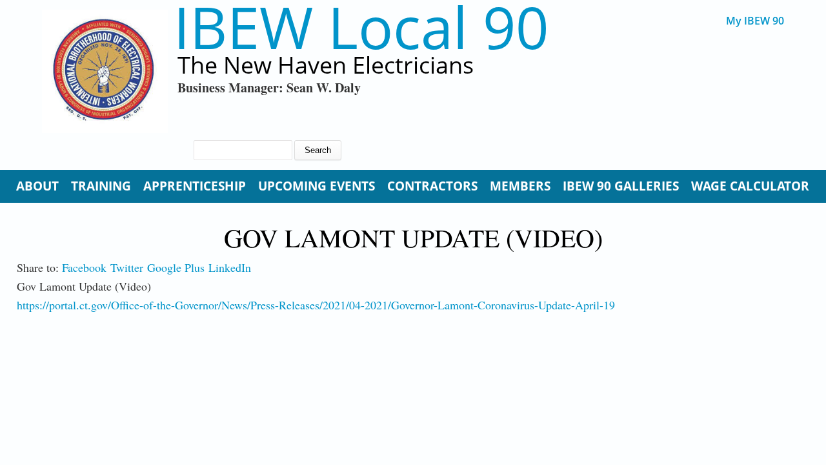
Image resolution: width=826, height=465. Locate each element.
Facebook (84, 267)
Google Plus (176, 267)
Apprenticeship (194, 186)
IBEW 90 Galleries (621, 186)
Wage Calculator (750, 186)
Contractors (432, 186)
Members (520, 186)
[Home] (105, 71)
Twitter (126, 267)
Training (101, 186)
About (37, 186)
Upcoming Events (316, 186)
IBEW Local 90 (361, 27)
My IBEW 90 (755, 21)
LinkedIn (229, 267)
